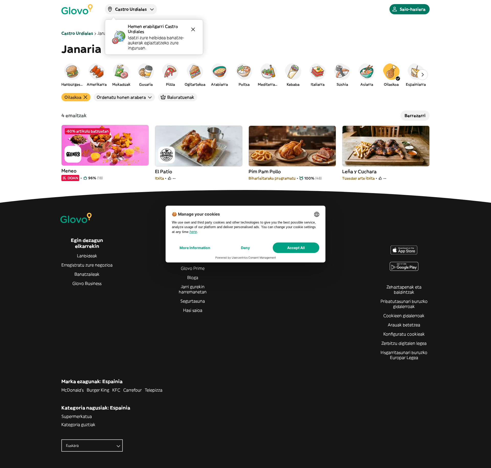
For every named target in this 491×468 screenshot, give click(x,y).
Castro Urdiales (77, 33)
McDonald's (72, 390)
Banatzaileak (86, 274)
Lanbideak (87, 255)
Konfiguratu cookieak (404, 334)
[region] (245, 74)
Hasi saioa (192, 310)
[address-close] (193, 29)
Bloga (192, 277)
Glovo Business (87, 283)
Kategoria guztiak (78, 424)
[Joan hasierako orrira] (77, 9)
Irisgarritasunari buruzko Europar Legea (404, 355)
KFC (116, 390)
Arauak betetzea (404, 324)
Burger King (98, 390)
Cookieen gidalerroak (404, 315)
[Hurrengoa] (422, 75)
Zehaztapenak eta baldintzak (403, 289)
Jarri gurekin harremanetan (193, 289)
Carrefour (132, 390)
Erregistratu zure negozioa (87, 265)
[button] (72, 74)
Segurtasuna (192, 301)
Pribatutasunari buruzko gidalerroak (404, 304)
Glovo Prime (193, 268)
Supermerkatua (76, 416)
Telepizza (153, 390)
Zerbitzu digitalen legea (404, 343)
